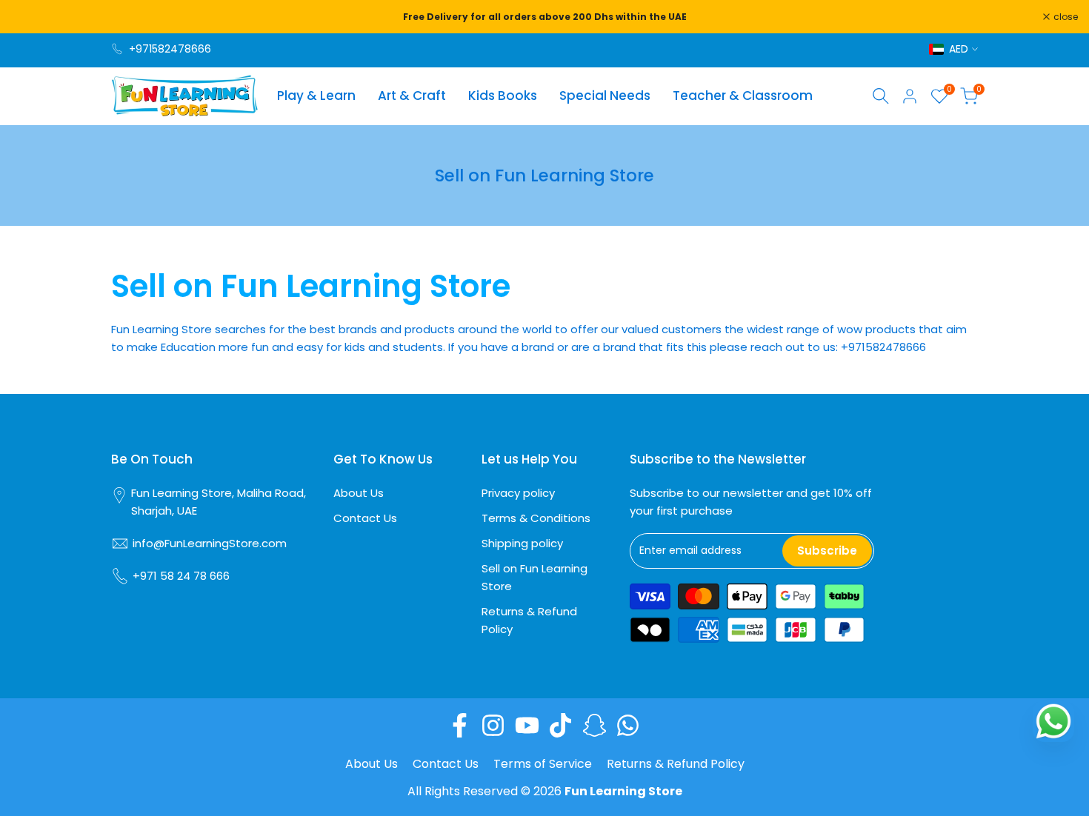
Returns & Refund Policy (676, 763)
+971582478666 (170, 48)
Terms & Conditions (536, 518)
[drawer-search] (881, 95)
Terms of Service (542, 763)
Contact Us (365, 518)
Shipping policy (522, 543)
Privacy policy (518, 493)
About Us (358, 493)
